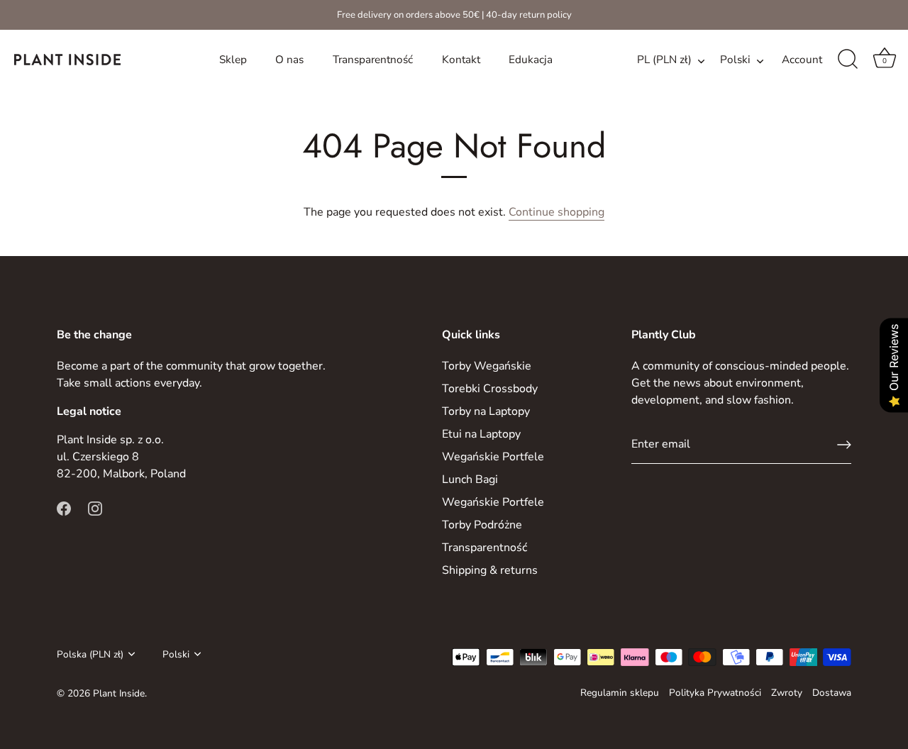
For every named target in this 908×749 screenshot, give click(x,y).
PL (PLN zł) (664, 60)
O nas (289, 59)
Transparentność (373, 59)
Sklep (233, 59)
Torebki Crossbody (490, 388)
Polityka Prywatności (715, 692)
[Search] (847, 59)
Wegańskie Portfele (493, 457)
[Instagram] (95, 508)
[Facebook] (64, 508)
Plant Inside (119, 693)
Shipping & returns (490, 570)
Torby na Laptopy (486, 411)
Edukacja (531, 59)
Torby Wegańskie (486, 366)
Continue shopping (556, 212)
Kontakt (461, 59)
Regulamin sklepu (619, 692)
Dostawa (831, 692)
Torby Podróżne (482, 525)
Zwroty (786, 692)
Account (802, 59)
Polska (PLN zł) (90, 654)
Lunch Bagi (470, 479)
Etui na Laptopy (481, 434)
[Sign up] (844, 445)
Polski (735, 60)
